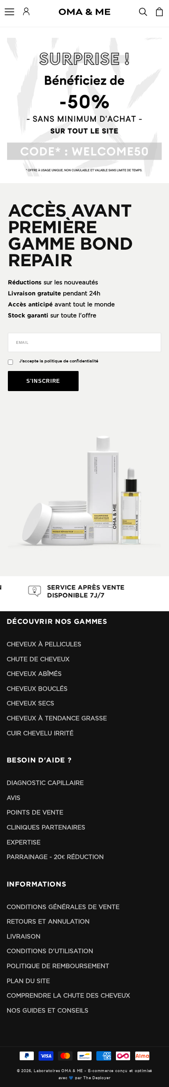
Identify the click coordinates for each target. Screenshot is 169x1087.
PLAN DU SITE (28, 981)
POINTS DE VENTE (35, 812)
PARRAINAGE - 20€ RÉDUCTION (55, 856)
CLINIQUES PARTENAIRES (46, 827)
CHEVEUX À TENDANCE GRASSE (57, 718)
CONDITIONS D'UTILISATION (50, 951)
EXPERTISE (23, 842)
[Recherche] (143, 11)
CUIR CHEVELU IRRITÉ (40, 733)
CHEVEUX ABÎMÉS (34, 673)
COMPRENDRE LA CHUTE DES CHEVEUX (68, 995)
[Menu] (9, 11)
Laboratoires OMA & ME (58, 1071)
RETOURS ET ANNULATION (48, 921)
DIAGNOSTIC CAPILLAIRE (45, 782)
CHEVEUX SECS (30, 703)
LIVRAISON (23, 936)
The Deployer (96, 1078)
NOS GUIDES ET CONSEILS (47, 1010)
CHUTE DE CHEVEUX (38, 659)
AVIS (13, 797)
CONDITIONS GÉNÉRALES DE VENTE (63, 906)
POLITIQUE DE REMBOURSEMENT (58, 966)
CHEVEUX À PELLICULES (44, 644)
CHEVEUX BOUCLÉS (37, 688)
